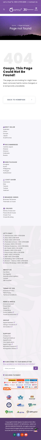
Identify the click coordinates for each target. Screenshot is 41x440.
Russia (5, 155)
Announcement (8, 304)
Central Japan (8, 147)
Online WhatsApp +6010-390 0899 (16, 263)
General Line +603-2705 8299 (15, 236)
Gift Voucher (7, 280)
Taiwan (5, 186)
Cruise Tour (7, 215)
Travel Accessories (9, 314)
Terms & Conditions (10, 295)
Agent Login (7, 344)
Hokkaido (6, 153)
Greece (5, 151)
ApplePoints (7, 340)
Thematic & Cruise (9, 202)
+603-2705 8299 (20, 2)
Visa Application (8, 342)
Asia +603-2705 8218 (12, 238)
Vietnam (6, 190)
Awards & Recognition (10, 276)
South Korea (7, 138)
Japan (5, 136)
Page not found (24, 25)
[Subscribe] (35, 368)
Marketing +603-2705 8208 (14, 259)
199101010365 (9, 424)
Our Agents (7, 274)
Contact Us (32, 2)
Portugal (6, 171)
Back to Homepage (16, 100)
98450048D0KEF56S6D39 (13, 426)
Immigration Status (9, 348)
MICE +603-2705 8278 (12, 254)
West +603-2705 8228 (12, 240)
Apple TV (6, 308)
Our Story (6, 272)
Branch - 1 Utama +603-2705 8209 (16, 261)
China (5, 131)
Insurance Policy (8, 291)
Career (5, 278)
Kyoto (5, 166)
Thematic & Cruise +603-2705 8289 (17, 242)
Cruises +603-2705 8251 (13, 244)
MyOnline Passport (9, 346)
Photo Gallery (7, 312)
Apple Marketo (8, 323)
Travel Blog (7, 310)
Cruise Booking (8, 217)
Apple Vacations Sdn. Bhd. (27, 422)
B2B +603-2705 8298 (12, 257)
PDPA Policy (7, 293)
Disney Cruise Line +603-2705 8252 (16, 246)
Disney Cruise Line (9, 211)
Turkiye (5, 188)
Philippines (7, 169)
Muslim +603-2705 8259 (13, 250)
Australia (6, 129)
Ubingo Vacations (9, 325)
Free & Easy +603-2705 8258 (14, 252)
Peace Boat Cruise (9, 213)
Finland (5, 149)
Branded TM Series (9, 199)
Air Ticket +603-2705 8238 (13, 248)
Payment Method (9, 338)
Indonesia (6, 182)
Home (14, 25)
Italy (4, 184)
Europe (5, 134)
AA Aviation (7, 327)
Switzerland (7, 173)
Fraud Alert (7, 306)
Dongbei (6, 164)
